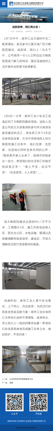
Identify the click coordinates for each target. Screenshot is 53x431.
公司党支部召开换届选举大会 (21, 379)
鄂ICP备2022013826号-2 (26, 428)
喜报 (11, 382)
